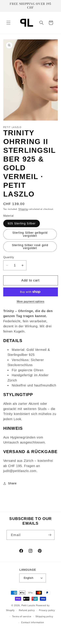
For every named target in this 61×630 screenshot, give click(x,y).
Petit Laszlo (28, 605)
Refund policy (27, 610)
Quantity (8, 257)
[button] (8, 22)
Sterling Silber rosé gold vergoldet (30, 247)
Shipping (23, 209)
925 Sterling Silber (22, 223)
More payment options (30, 301)
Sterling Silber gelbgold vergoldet (29, 234)
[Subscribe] (49, 535)
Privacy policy (47, 610)
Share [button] (12, 483)
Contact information (32, 622)
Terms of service (21, 616)
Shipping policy (44, 616)
